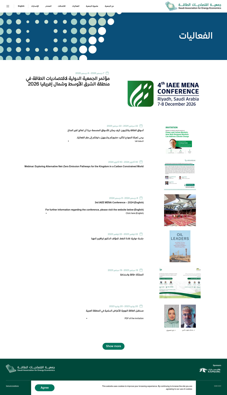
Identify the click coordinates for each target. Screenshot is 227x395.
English (21, 6)
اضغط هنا (139, 141)
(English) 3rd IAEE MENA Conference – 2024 (119, 203)
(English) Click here (135, 213)
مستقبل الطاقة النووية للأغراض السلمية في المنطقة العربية (115, 311)
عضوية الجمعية (92, 6)
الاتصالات (61, 6)
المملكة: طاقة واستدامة (132, 275)
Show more (113, 346)
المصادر (48, 6)
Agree (45, 387)
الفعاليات (75, 6)
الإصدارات (35, 6)
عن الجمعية (109, 6)
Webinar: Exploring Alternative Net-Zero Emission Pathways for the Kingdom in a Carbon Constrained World (84, 166)
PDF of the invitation (134, 318)
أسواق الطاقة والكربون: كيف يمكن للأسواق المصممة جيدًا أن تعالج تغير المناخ (106, 130)
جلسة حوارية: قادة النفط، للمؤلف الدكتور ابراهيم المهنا (117, 239)
